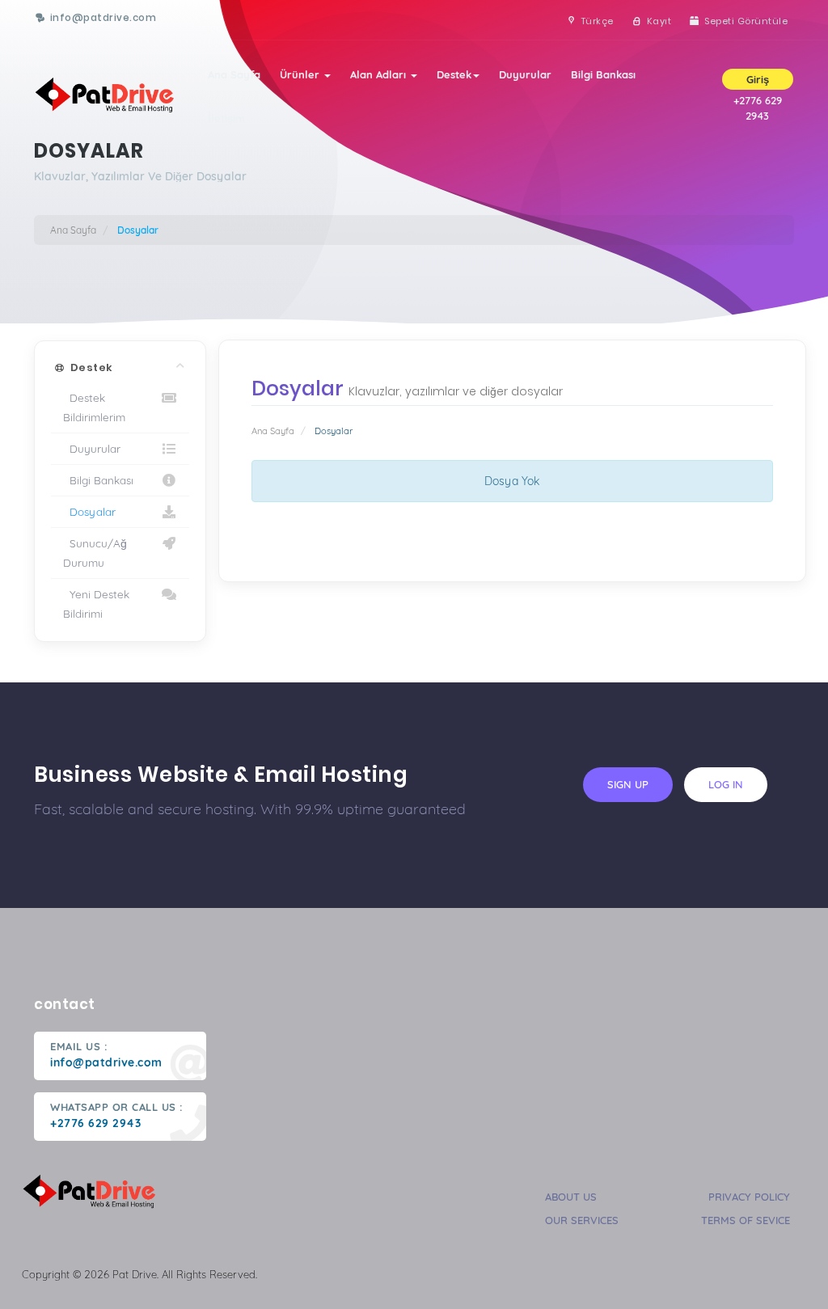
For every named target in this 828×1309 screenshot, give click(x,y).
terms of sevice (745, 1220)
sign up (627, 784)
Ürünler (301, 74)
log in (725, 784)
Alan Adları (379, 74)
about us (571, 1196)
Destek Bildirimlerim (94, 407)
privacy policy (749, 1196)
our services (582, 1220)
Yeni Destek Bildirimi (96, 603)
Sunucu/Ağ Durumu (95, 552)
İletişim (226, 118)
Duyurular (525, 74)
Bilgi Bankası (603, 74)
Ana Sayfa (234, 74)
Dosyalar (89, 511)
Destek (454, 74)
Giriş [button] (757, 79)
